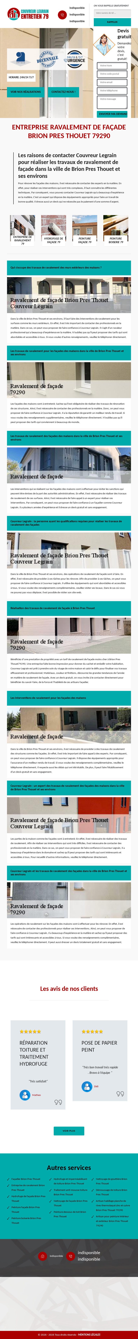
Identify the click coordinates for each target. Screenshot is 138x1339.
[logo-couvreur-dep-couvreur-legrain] (28, 14)
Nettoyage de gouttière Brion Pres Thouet (111, 1181)
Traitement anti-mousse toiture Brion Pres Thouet (70, 1192)
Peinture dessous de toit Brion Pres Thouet (70, 1214)
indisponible (77, 8)
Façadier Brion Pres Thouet (26, 1179)
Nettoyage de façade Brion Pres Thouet (71, 1203)
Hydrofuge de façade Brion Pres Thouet (28, 1199)
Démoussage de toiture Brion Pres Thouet (111, 1192)
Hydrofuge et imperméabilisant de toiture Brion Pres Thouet (70, 1181)
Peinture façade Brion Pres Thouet (26, 1209)
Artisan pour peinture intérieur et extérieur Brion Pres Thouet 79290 (112, 1221)
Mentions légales (89, 1335)
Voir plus (69, 1131)
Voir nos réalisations (26, 92)
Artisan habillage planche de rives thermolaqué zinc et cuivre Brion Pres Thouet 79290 (113, 1206)
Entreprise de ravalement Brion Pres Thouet (28, 1188)
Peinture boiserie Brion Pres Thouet (26, 1220)
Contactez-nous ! (63, 92)
